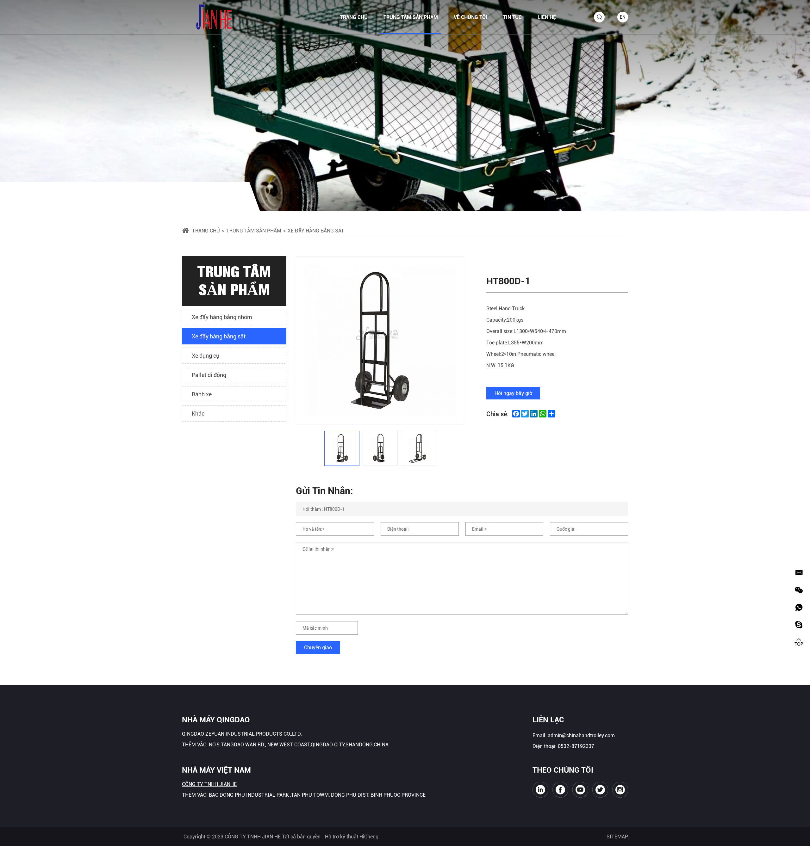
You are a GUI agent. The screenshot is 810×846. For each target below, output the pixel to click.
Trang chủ (354, 17)
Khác (198, 413)
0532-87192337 (576, 746)
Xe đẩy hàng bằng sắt (219, 336)
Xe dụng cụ (205, 355)
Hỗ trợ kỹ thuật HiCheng (351, 836)
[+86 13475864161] (799, 607)
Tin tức (512, 17)
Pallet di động (209, 375)
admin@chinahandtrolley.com (581, 735)
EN (623, 17)
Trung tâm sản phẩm (410, 17)
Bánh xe (202, 394)
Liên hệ (547, 17)
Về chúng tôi (470, 17)
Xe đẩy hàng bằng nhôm (222, 317)
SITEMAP (617, 836)
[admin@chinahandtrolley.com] (799, 572)
